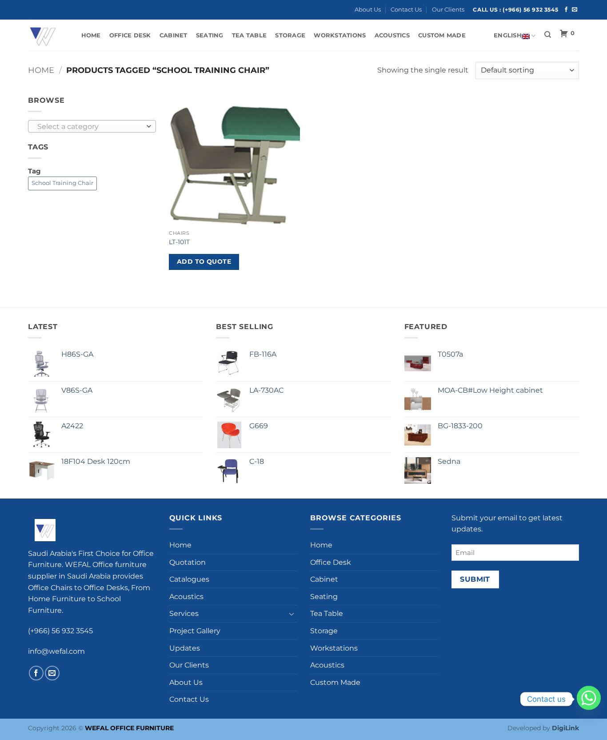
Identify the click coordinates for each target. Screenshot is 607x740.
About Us (368, 9)
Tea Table (249, 35)
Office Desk (130, 35)
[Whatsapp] (589, 699)
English (508, 35)
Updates (184, 648)
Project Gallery (194, 631)
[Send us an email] (574, 10)
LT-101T (179, 242)
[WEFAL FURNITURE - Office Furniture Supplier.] (46, 35)
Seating (210, 35)
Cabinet (174, 35)
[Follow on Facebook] (566, 10)
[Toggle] (291, 613)
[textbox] (90, 127)
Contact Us (406, 9)
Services (184, 613)
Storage (290, 35)
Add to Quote (204, 261)
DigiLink (565, 728)
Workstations (340, 35)
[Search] (547, 35)
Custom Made (442, 35)
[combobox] (92, 126)
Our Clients (448, 9)
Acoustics (392, 35)
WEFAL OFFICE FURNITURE (129, 728)
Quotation (187, 562)
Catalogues (189, 579)
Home (91, 35)
